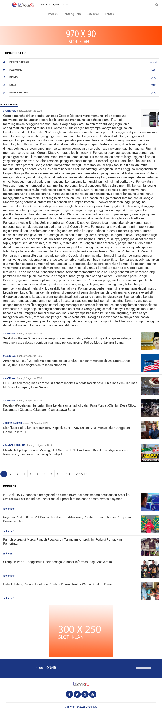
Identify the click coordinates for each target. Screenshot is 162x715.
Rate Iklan (93, 14)
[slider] (143, 671)
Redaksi (53, 14)
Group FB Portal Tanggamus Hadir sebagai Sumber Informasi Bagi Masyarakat (58, 562)
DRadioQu (91, 706)
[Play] (14, 668)
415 (68, 473)
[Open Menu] (5, 4)
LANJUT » (81, 473)
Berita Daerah (19, 62)
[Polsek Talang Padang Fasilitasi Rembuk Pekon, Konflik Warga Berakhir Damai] (150, 591)
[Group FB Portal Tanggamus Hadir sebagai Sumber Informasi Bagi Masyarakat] (150, 569)
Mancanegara (18, 92)
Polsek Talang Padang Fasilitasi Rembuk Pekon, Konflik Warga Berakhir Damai (58, 584)
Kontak (109, 14)
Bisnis (13, 77)
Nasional (15, 69)
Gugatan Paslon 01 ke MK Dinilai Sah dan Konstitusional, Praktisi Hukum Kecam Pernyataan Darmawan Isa (67, 519)
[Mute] (131, 667)
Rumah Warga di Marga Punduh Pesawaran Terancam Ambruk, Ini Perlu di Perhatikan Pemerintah (62, 542)
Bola (12, 84)
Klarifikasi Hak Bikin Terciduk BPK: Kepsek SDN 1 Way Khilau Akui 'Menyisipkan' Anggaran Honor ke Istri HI (66, 430)
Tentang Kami (72, 14)
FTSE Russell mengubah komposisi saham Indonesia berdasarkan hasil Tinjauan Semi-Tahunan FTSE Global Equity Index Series (70, 385)
